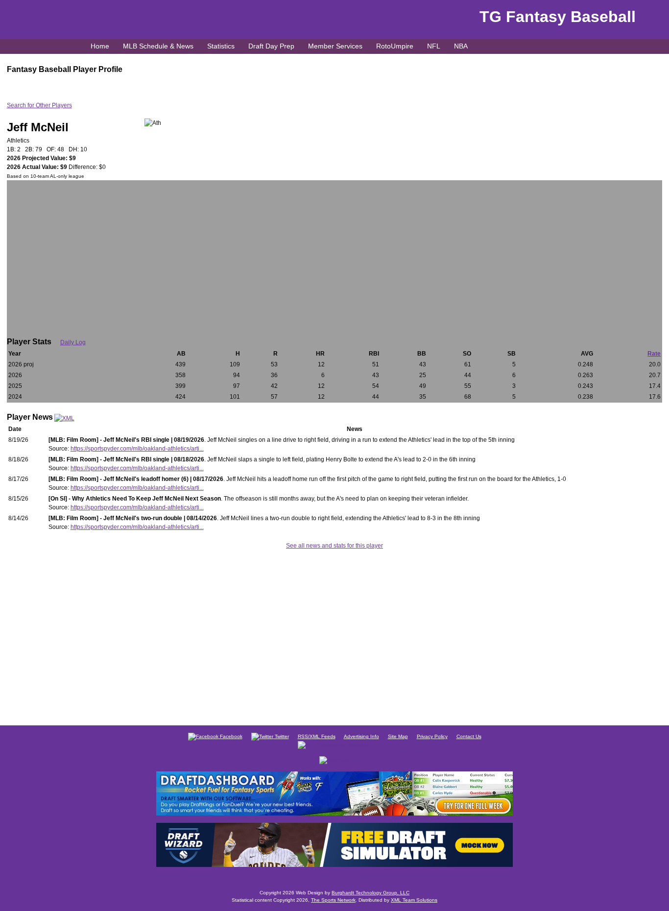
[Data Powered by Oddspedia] (334, 744)
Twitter (281, 736)
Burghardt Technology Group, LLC (370, 892)
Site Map (398, 736)
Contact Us (468, 736)
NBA (461, 46)
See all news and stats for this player (334, 545)
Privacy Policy (432, 736)
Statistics (221, 46)
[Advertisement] (334, 253)
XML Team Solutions (414, 900)
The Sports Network (333, 900)
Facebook (230, 736)
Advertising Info (361, 736)
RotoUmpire (394, 46)
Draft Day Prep (271, 46)
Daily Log (73, 342)
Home (100, 46)
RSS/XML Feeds (316, 736)
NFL (433, 46)
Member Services (335, 46)
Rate (654, 353)
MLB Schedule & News (158, 46)
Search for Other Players (39, 105)
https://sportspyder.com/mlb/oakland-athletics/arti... (137, 448)
